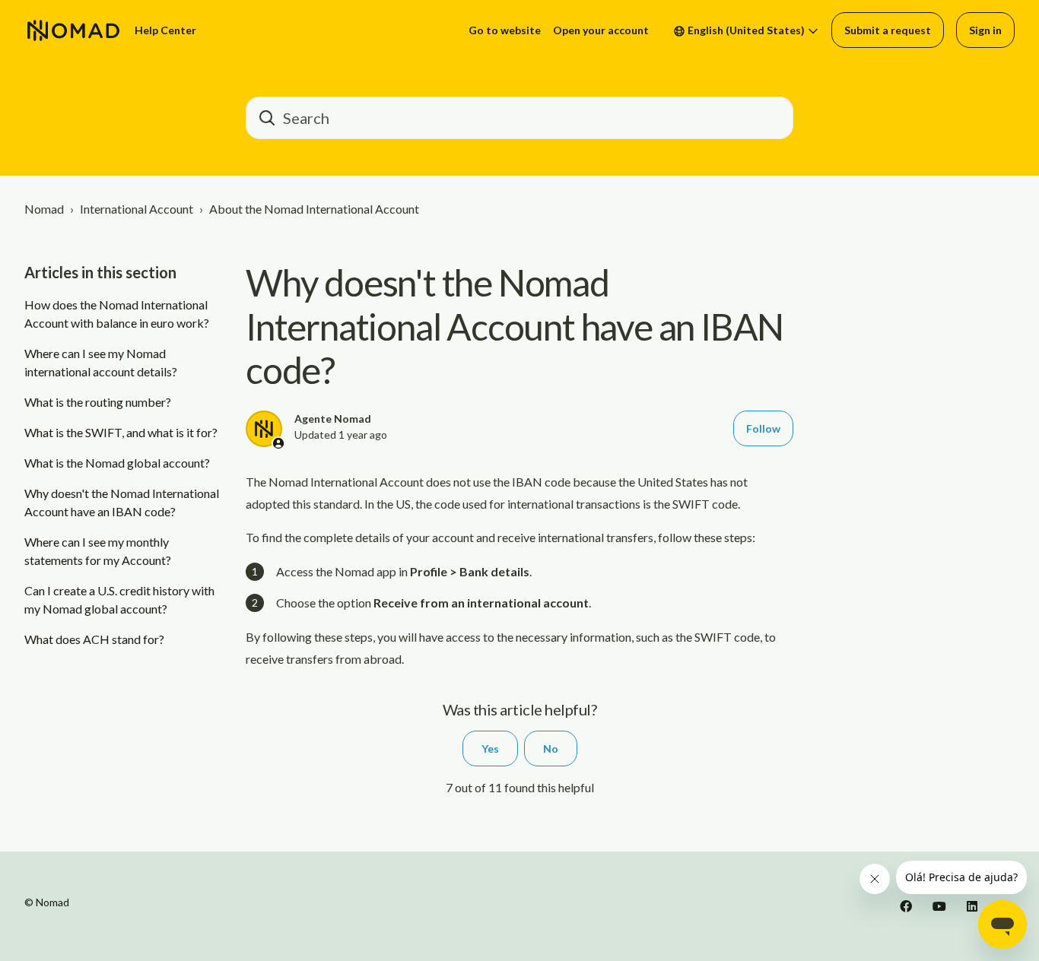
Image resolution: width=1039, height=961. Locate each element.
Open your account (601, 30)
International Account (136, 208)
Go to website (505, 30)
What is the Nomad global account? (117, 462)
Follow (763, 428)
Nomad (44, 208)
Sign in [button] (985, 30)
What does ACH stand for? (94, 639)
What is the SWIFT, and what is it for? (121, 432)
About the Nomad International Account (314, 208)
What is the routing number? (97, 402)
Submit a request (887, 30)
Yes (490, 748)
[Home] (73, 30)
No (550, 748)
